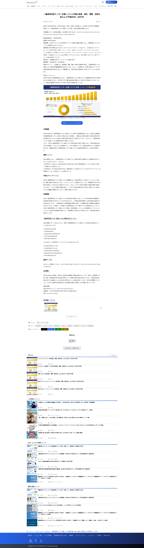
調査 (115, 6)
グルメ (76, 6)
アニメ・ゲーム (51, 6)
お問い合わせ (106, 535)
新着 (28, 6)
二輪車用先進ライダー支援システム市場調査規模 (83, 325)
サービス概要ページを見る (133, 544)
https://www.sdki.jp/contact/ (65, 288)
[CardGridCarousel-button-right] (100, 307)
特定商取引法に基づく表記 (60, 535)
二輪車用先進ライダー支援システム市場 (43, 325)
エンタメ (39, 6)
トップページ (31, 531)
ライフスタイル (102, 6)
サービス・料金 (38, 535)
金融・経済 (110, 6)
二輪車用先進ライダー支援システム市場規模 (62, 325)
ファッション (89, 6)
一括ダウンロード (73, 316)
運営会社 (30, 535)
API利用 (99, 535)
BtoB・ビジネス (60, 6)
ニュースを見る (112, 355)
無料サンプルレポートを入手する (72, 123)
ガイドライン (91, 535)
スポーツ (44, 6)
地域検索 (33, 6)
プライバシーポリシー (81, 535)
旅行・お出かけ (69, 6)
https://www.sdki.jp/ (52, 293)
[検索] (102, 2)
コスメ (95, 6)
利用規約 (71, 535)
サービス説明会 (48, 535)
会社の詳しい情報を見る (72, 348)
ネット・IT (82, 6)
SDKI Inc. (98, 21)
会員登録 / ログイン (111, 2)
